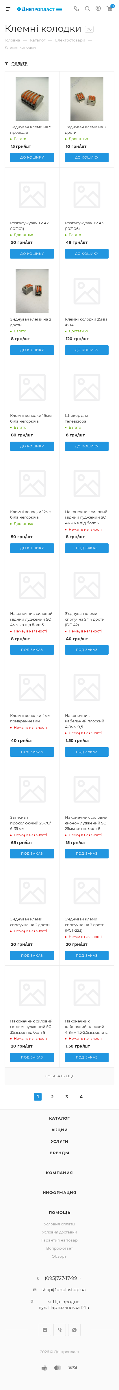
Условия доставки (59, 1232)
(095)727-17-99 (61, 1278)
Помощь (59, 1212)
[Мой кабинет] (98, 9)
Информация (60, 1192)
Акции (59, 1129)
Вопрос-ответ (59, 1248)
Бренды (59, 1152)
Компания (59, 1172)
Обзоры (59, 1256)
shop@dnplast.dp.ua (64, 1289)
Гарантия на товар (59, 1240)
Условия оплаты (59, 1224)
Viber (59, 1330)
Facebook (45, 1330)
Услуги (59, 1141)
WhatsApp (74, 1330)
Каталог (59, 1118)
